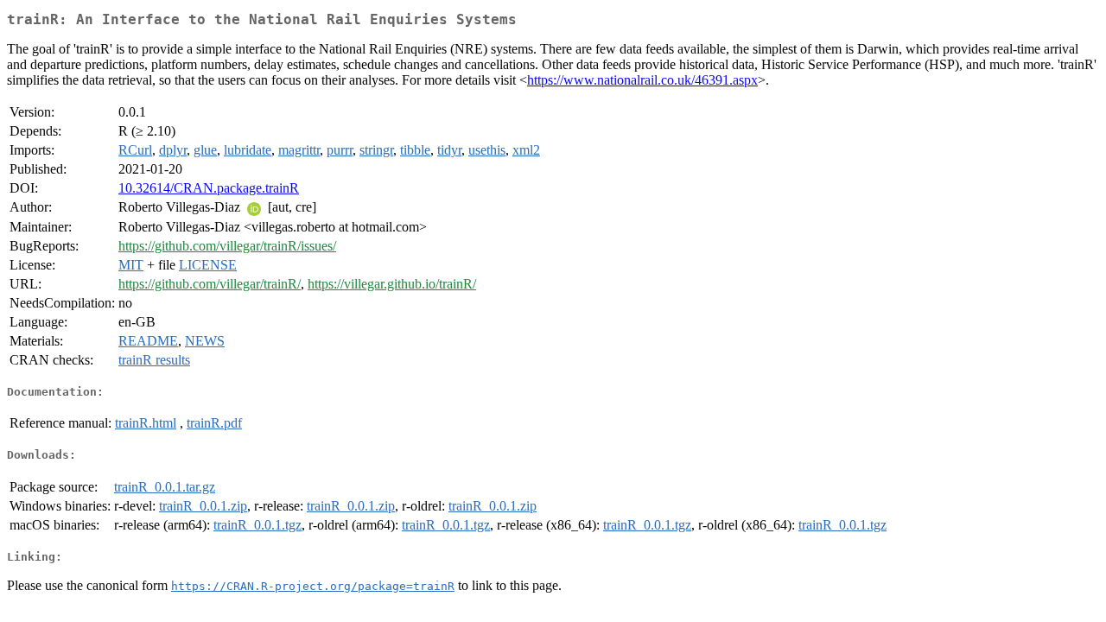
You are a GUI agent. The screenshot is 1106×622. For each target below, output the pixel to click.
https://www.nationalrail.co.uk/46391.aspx (642, 80)
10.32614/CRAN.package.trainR (208, 188)
